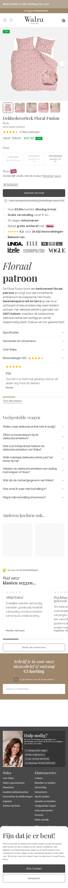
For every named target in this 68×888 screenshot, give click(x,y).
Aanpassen (34, 878)
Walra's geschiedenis (13, 783)
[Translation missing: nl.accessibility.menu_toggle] (5, 20)
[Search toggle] (11, 20)
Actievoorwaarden (44, 811)
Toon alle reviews (12, 400)
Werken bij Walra (11, 806)
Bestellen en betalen (45, 783)
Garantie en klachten (45, 801)
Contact (39, 778)
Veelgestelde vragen (45, 806)
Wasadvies (8, 787)
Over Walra (8, 778)
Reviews (39, 815)
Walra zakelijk (42, 820)
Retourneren (41, 792)
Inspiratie (7, 801)
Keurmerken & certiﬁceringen (18, 797)
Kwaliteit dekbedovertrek (15, 792)
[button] (5, 64)
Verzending (40, 787)
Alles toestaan (34, 868)
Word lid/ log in (52, 176)
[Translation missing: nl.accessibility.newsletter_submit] (61, 689)
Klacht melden (42, 797)
